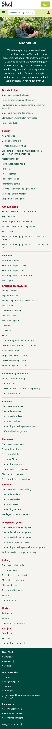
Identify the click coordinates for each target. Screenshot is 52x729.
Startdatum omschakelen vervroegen (19, 118)
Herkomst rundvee (11, 421)
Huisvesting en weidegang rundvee (18, 426)
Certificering (8, 613)
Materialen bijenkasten (13, 580)
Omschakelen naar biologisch (16, 95)
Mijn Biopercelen (10, 295)
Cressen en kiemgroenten (14, 360)
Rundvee (7, 401)
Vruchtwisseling (9, 315)
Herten (6, 608)
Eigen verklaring (9, 216)
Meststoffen (8, 305)
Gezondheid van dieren (13, 393)
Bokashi (5, 335)
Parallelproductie (10, 123)
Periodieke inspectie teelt (14, 265)
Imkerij (6, 560)
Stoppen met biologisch (13, 198)
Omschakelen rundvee (12, 406)
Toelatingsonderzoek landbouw (17, 275)
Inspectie (7, 255)
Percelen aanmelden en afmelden (18, 100)
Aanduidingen (10, 206)
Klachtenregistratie (11, 183)
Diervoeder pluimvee (12, 449)
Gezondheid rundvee (12, 416)
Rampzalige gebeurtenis (13, 163)
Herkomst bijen (9, 570)
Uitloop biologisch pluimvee (15, 469)
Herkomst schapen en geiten (15, 542)
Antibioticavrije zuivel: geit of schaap (19, 552)
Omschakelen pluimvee (13, 444)
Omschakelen (10, 90)
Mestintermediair (10, 158)
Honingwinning (9, 600)
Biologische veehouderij (13, 378)
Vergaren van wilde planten (15, 355)
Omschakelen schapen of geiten (17, 527)
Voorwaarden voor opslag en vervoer (19, 188)
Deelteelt (6, 325)
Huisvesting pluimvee (12, 464)
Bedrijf (6, 130)
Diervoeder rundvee (11, 411)
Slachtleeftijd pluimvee (12, 474)
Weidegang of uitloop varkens (16, 514)
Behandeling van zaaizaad (14, 365)
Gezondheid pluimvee (12, 454)
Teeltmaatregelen (10, 320)
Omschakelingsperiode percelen (17, 113)
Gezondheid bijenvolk (12, 590)
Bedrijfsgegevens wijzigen (14, 193)
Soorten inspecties (11, 260)
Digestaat (6, 330)
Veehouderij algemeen (15, 373)
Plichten (6, 168)
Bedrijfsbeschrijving (11, 140)
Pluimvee (7, 439)
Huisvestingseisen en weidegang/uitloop (21, 388)
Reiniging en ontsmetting (14, 145)
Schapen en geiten (12, 522)
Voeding (6, 595)
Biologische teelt (10, 290)
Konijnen (7, 628)
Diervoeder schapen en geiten (16, 532)
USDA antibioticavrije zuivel (15, 431)
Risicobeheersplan (11, 178)
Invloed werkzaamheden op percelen (19, 345)
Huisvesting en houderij (13, 623)
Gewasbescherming (11, 310)
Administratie (8, 135)
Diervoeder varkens (11, 494)
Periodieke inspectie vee (13, 270)
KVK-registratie (9, 173)
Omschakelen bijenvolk (13, 565)
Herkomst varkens (10, 504)
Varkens (6, 484)
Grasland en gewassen (15, 285)
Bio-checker (7, 231)
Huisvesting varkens (11, 509)
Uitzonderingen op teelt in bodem (18, 340)
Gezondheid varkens (12, 499)
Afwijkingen (7, 280)
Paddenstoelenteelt (11, 350)
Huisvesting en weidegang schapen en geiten (23, 547)
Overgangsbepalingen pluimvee (17, 479)
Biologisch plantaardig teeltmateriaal (19, 300)
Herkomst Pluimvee (11, 459)
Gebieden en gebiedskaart (14, 575)
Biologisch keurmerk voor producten (19, 211)
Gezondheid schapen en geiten (17, 537)
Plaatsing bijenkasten (12, 585)
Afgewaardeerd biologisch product (18, 226)
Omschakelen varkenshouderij (16, 489)
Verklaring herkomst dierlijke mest (18, 221)
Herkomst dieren (10, 383)
